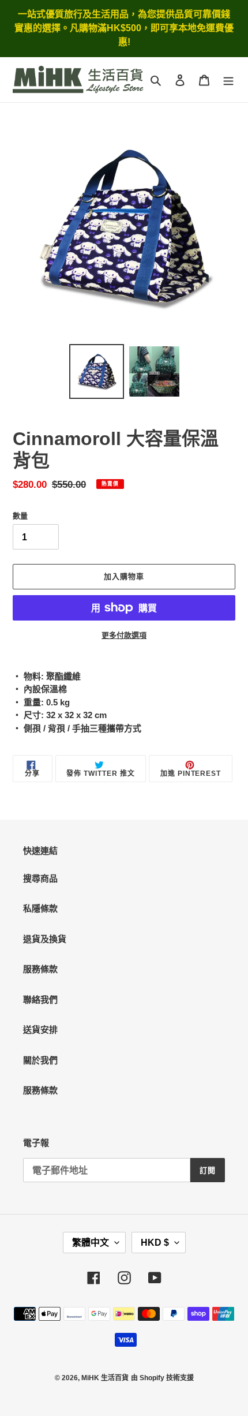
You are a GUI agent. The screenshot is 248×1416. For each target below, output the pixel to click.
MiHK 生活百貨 (105, 1378)
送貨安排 (40, 1029)
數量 (20, 515)
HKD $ (155, 1242)
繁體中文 (90, 1242)
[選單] (228, 80)
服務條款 (40, 969)
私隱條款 (40, 908)
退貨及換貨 (44, 939)
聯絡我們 (40, 999)
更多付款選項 (124, 635)
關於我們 (40, 1060)
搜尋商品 (40, 878)
